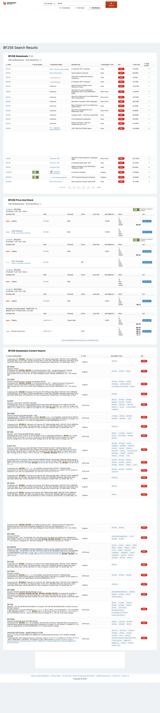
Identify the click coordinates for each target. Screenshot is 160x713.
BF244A (31, 461)
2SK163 (129, 557)
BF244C (13, 408)
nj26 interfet (131, 407)
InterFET (131, 453)
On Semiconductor (60, 177)
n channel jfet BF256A (120, 386)
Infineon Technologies (61, 69)
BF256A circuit (125, 384)
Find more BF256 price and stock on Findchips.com (80, 340)
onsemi (9, 209)
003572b (115, 471)
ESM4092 (72, 453)
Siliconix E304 (132, 450)
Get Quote (148, 232)
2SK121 (66, 453)
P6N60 (132, 552)
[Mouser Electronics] (8, 331)
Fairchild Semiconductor (55, 172)
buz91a (130, 555)
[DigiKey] (8, 221)
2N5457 (16, 554)
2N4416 (129, 433)
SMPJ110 (115, 407)
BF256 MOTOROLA (118, 610)
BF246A (23, 408)
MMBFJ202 (115, 643)
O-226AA (29, 437)
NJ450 (122, 407)
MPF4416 (131, 445)
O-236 (10, 464)
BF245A (49, 461)
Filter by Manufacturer (16, 60)
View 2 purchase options (21, 233)
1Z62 (129, 418)
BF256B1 (114, 418)
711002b (114, 416)
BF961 (52, 552)
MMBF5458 (57, 641)
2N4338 (16, 641)
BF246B (33, 408)
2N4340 (29, 641)
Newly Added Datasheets (40, 676)
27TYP (132, 536)
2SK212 (36, 552)
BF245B (15, 463)
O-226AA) (122, 433)
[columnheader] (18, 64)
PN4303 (10, 641)
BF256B (46, 221)
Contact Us (116, 676)
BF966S (62, 552)
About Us (125, 676)
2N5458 (49, 641)
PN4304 (129, 448)
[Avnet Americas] (8, 232)
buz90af (128, 550)
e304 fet (115, 450)
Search (111, 6)
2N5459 (64, 641)
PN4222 (121, 455)
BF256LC (115, 477)
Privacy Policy (56, 676)
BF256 (128, 371)
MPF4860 (115, 453)
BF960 (47, 552)
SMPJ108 (122, 404)
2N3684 (58, 639)
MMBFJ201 (127, 640)
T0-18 (121, 635)
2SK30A (123, 555)
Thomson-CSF (55, 158)
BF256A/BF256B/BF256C (119, 536)
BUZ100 (122, 557)
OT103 (114, 550)
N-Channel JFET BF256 (120, 612)
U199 (128, 455)
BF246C (42, 408)
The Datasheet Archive (9, 3)
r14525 (128, 381)
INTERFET (115, 409)
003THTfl (123, 630)
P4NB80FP (124, 552)
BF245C (21, 463)
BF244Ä (10, 643)
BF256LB (122, 443)
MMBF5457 (42, 641)
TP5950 (122, 453)
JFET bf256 (122, 435)
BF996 (73, 552)
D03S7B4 (129, 469)
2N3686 (64, 639)
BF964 (57, 552)
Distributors (95, 8)
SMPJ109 (130, 404)
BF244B (37, 461)
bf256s (114, 455)
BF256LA (115, 426)
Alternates (80, 8)
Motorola (56, 78)
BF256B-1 (123, 418)
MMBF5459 (72, 641)
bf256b (128, 575)
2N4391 (13, 555)
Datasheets (66, 8)
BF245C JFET (116, 645)
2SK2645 (115, 557)
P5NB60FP (115, 555)
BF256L (114, 564)
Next (99, 187)
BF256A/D (115, 384)
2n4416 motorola (118, 615)
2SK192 (30, 552)
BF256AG (46, 301)
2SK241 (42, 552)
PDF (121, 69)
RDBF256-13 (47, 320)
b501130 (114, 630)
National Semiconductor (55, 128)
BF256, (114, 433)
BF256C (46, 281)
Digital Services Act (103, 676)
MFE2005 (123, 445)
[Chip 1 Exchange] (8, 262)
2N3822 (70, 639)
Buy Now (147, 221)
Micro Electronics (56, 73)
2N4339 (22, 641)
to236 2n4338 (117, 640)
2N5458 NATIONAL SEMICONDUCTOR (124, 638)
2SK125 (22, 554)
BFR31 (27, 554)
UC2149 (114, 448)
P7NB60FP (115, 552)
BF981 (68, 552)
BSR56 (76, 463)
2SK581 (122, 450)
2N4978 (121, 448)
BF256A (46, 251)
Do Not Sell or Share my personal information (79, 676)
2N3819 (10, 554)
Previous (63, 187)
